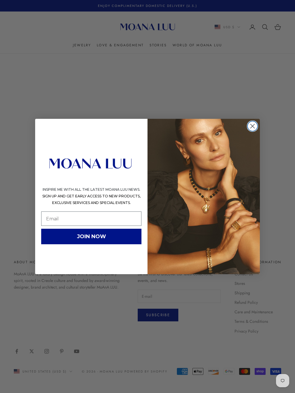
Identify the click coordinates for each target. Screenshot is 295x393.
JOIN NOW (91, 236)
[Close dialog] (252, 126)
